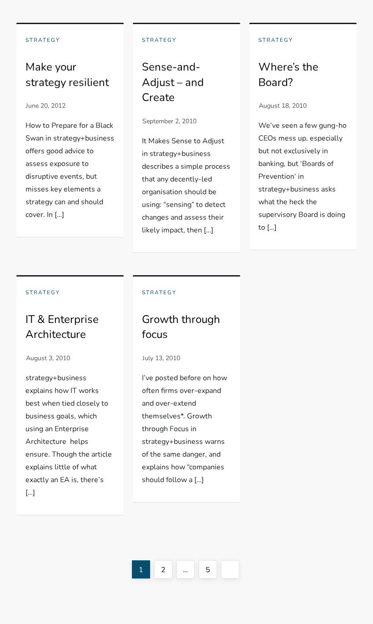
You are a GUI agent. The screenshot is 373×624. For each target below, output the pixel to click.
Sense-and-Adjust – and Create (173, 82)
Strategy (42, 40)
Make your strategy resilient (67, 75)
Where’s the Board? (288, 75)
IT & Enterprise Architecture (62, 327)
